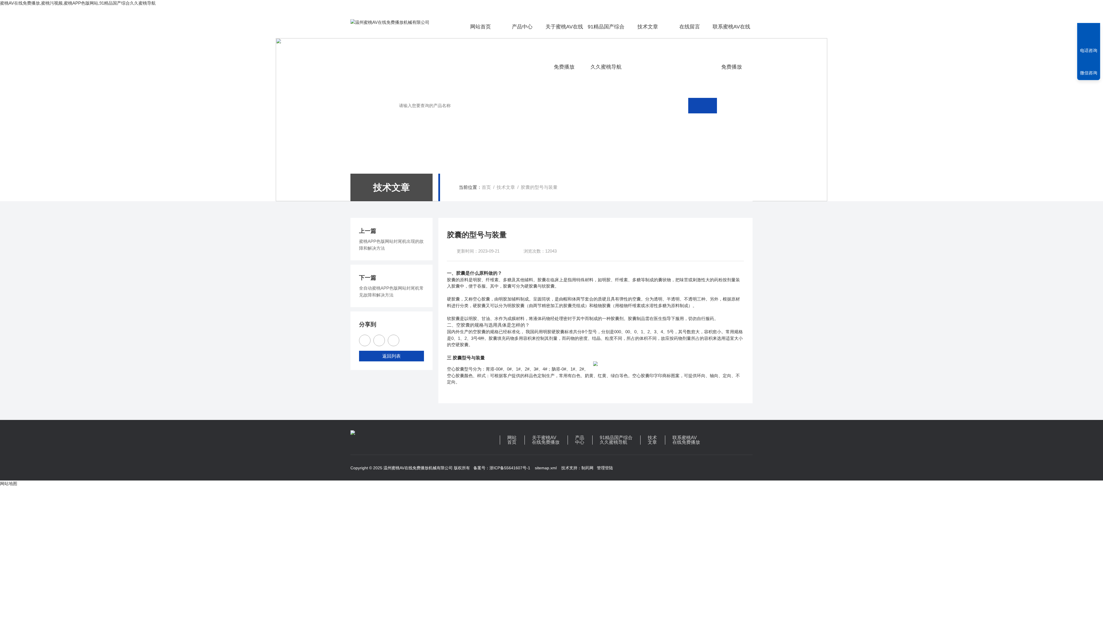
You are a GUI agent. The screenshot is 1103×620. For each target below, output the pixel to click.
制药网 (587, 468)
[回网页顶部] (1089, 29)
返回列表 (391, 356)
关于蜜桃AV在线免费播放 (564, 31)
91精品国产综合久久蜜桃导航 (606, 31)
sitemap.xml (546, 468)
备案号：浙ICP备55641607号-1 (501, 468)
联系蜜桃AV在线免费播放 (731, 31)
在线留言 (689, 27)
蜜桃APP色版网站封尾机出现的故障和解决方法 (391, 245)
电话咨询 (1088, 50)
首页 (486, 187)
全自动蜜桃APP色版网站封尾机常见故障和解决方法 (391, 291)
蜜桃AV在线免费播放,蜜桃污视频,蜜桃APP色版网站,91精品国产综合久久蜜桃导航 (78, 3)
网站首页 (480, 27)
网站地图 (8, 483)
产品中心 (522, 27)
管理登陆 (605, 468)
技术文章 (647, 27)
